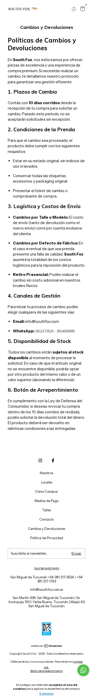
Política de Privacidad (46, 538)
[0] (81, 9)
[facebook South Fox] (53, 460)
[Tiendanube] (46, 646)
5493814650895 (46, 569)
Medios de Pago (47, 501)
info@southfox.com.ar (46, 589)
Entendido (47, 693)
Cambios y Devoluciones (46, 529)
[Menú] (74, 9)
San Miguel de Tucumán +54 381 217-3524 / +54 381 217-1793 (46, 579)
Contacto (46, 519)
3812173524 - (46, 331)
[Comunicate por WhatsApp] (83, 670)
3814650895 (66, 331)
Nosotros (46, 473)
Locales (46, 482)
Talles (46, 510)
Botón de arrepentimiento (46, 671)
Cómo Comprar (46, 491)
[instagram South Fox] (40, 460)
